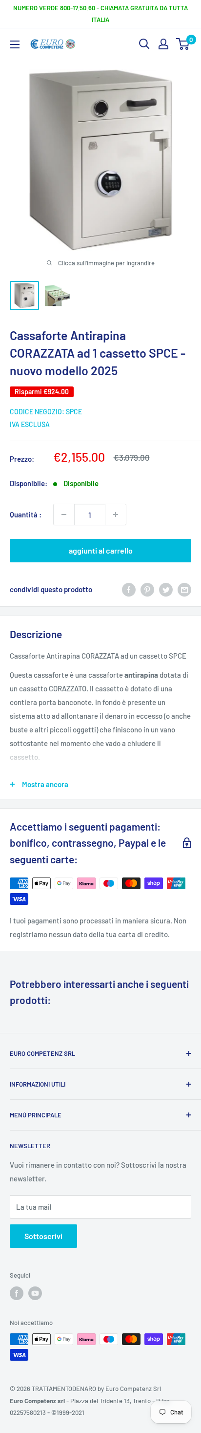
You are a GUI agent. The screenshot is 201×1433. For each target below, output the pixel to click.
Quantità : (25, 514)
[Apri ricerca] (144, 44)
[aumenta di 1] (115, 514)
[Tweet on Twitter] (166, 589)
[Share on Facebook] (129, 589)
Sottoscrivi (43, 1236)
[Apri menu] (15, 44)
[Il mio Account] (163, 44)
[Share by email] (184, 589)
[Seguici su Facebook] (16, 1293)
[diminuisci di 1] (64, 514)
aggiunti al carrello (101, 550)
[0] (183, 44)
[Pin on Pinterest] (147, 589)
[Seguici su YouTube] (35, 1293)
